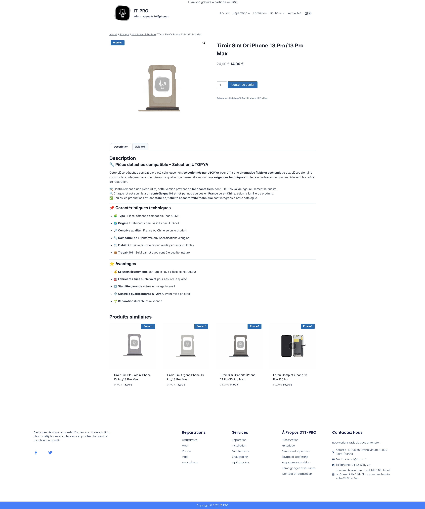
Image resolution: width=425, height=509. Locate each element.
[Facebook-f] (36, 452)
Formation (260, 13)
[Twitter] (50, 452)
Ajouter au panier (243, 84)
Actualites (294, 13)
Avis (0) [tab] (140, 146)
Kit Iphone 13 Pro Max (257, 98)
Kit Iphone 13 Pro (237, 98)
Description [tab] (121, 146)
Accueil (224, 13)
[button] (204, 43)
